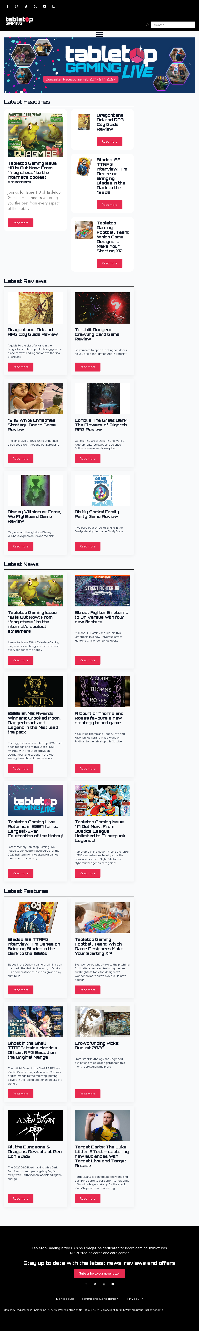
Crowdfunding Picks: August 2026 (97, 1045)
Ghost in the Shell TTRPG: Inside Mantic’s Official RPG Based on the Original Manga (32, 1050)
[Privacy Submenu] (143, 1299)
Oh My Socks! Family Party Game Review (97, 514)
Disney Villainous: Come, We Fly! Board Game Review (34, 517)
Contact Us (65, 1298)
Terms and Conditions (98, 1298)
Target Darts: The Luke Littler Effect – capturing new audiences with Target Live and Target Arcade (102, 1156)
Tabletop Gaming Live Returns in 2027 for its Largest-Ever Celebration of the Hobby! (35, 829)
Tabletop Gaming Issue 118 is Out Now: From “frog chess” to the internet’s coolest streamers (32, 172)
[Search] (147, 25)
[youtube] (44, 6)
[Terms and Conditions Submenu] (119, 1299)
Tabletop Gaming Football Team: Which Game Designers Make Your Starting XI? (113, 237)
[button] (190, 65)
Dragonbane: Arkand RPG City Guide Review (111, 122)
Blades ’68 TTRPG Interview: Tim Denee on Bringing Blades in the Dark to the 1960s (112, 176)
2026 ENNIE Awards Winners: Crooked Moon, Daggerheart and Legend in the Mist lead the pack (34, 722)
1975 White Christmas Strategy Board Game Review (32, 425)
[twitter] (35, 6)
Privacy (133, 1298)
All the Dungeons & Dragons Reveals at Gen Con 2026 (35, 1152)
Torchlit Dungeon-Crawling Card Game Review (97, 334)
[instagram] (16, 6)
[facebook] (7, 6)
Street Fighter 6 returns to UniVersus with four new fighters (101, 617)
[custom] (26, 6)
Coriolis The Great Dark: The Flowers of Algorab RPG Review (101, 425)
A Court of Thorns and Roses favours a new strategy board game (99, 718)
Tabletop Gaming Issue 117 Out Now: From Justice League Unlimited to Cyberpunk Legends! (100, 831)
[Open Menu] (99, 34)
